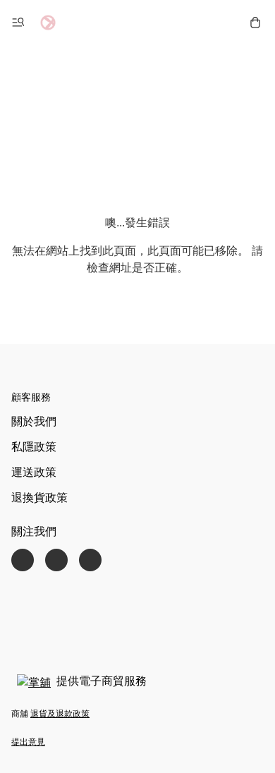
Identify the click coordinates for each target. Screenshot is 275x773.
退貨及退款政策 (60, 714)
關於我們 (33, 421)
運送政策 (33, 472)
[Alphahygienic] (48, 22)
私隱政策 (33, 447)
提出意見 (28, 742)
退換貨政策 (39, 498)
